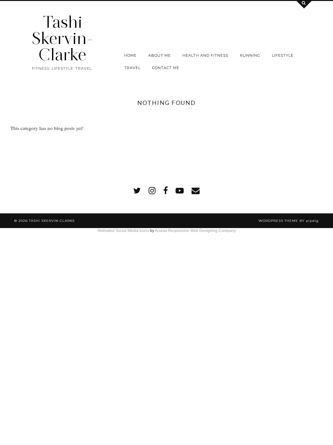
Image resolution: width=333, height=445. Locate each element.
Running (250, 55)
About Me (159, 55)
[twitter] (137, 190)
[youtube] (180, 190)
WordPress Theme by (289, 221)
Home (130, 55)
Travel (132, 67)
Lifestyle (282, 55)
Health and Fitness (205, 55)
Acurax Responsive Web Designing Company (195, 230)
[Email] (196, 190)
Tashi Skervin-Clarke (62, 38)
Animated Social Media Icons (123, 230)
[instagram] (152, 190)
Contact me (165, 67)
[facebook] (165, 190)
